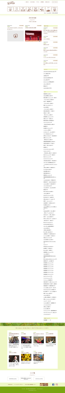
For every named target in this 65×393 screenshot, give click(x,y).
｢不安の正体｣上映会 (47, 160)
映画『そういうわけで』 (47, 105)
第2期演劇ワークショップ (48, 272)
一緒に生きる (46, 220)
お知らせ (54, 312)
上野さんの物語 (46, 167)
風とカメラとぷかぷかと (47, 222)
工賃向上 (50, 118)
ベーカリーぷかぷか (16, 8)
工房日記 (45, 75)
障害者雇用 (45, 285)
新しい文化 (45, 250)
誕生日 (53, 154)
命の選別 (45, 248)
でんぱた (48, 7)
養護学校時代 (51, 285)
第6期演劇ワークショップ (48, 264)
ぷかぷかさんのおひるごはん (49, 71)
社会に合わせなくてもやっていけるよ (50, 241)
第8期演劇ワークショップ (48, 252)
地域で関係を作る (46, 173)
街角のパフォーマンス (47, 237)
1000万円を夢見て (46, 143)
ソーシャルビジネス (47, 304)
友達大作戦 (52, 183)
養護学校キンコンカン (47, 175)
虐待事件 (45, 147)
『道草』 (45, 212)
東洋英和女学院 (46, 283)
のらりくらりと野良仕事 (48, 81)
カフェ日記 (46, 79)
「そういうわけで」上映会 (48, 103)
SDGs (52, 143)
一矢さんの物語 (46, 193)
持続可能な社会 (51, 233)
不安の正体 (53, 160)
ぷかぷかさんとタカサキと (55, 8)
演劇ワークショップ (47, 137)
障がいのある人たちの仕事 (48, 191)
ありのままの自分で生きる (48, 224)
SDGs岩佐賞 (54, 135)
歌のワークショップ (47, 156)
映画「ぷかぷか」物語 (47, 293)
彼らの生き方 (46, 197)
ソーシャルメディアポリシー (18, 384)
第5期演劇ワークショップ (48, 266)
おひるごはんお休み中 (35, 8)
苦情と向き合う (46, 199)
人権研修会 (45, 233)
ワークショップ (46, 310)
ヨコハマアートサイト (47, 312)
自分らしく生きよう (47, 218)
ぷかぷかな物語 (49, 216)
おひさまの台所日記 (47, 77)
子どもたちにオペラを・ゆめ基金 (49, 289)
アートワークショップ (47, 278)
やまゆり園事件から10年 (47, 95)
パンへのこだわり (46, 314)
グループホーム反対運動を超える (49, 162)
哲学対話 (53, 297)
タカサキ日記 (46, 88)
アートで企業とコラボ (47, 287)
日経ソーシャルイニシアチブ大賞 (49, 299)
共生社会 (49, 248)
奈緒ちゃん (45, 118)
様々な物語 (45, 291)
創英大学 (45, 189)
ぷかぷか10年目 (46, 228)
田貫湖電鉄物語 (53, 310)
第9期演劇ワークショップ (48, 116)
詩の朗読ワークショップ (47, 128)
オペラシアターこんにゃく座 (48, 149)
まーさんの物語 (46, 308)
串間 (54, 97)
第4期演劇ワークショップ (48, 268)
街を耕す (52, 235)
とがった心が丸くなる (47, 185)
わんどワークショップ (47, 276)
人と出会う (53, 218)
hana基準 (51, 197)
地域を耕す (52, 167)
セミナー (45, 244)
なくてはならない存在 (47, 169)
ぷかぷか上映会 (46, 183)
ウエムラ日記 (46, 187)
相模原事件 (48, 101)
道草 (44, 216)
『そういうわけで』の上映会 (48, 99)
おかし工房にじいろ (29, 8)
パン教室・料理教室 (47, 297)
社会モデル (45, 214)
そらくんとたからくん (47, 122)
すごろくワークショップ (47, 158)
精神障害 (45, 126)
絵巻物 (55, 283)
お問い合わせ (10, 384)
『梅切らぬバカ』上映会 (47, 139)
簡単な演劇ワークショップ (48, 97)
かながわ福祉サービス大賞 (48, 239)
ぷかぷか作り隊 (52, 187)
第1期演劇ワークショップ (48, 274)
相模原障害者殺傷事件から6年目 (49, 141)
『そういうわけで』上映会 (48, 109)
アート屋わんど (42, 8)
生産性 (50, 250)
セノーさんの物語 (46, 235)
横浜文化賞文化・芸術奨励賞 (48, 120)
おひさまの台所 (23, 8)
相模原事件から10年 (47, 93)
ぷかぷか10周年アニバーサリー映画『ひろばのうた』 (50, 207)
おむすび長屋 (46, 107)
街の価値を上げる (46, 204)
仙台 (44, 101)
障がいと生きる (49, 145)
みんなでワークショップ (47, 195)
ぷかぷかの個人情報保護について (30, 384)
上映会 (51, 220)
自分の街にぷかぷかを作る (48, 246)
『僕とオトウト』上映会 (47, 114)
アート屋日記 (46, 73)
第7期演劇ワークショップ (48, 262)
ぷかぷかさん (50, 212)
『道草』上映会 (51, 214)
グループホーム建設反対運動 (48, 226)
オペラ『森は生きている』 (48, 133)
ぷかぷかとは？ (10, 7)
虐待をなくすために (47, 135)
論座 (44, 145)
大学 (53, 287)
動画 (51, 283)
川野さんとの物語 (46, 306)
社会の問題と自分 (46, 171)
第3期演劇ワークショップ (48, 270)
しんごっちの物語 (52, 291)
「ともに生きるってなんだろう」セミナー (50, 164)
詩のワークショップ (47, 154)
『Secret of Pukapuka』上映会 (48, 124)
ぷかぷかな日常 (46, 295)
